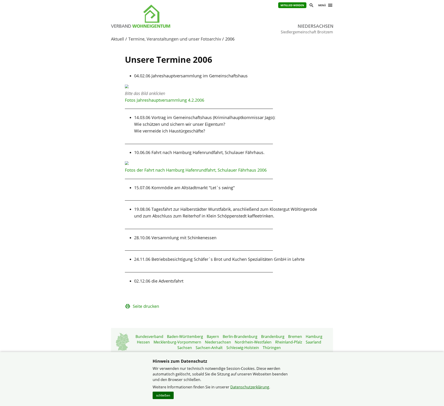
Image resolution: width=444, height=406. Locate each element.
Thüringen (272, 347)
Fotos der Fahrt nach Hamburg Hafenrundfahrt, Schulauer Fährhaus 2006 (196, 170)
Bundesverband (149, 336)
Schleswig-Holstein (242, 347)
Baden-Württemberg (185, 336)
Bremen (295, 336)
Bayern (213, 336)
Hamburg (314, 336)
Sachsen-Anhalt (209, 347)
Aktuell (117, 39)
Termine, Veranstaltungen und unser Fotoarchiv (174, 39)
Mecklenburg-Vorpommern (177, 342)
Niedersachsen (218, 342)
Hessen (143, 342)
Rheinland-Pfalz (288, 342)
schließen (163, 395)
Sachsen (184, 347)
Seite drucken (146, 306)
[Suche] (311, 5)
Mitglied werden (292, 5)
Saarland (313, 342)
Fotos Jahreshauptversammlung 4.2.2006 (164, 100)
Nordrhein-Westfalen (253, 342)
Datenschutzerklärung (249, 387)
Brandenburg (272, 336)
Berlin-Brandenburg (240, 336)
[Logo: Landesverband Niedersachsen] (162, 16)
